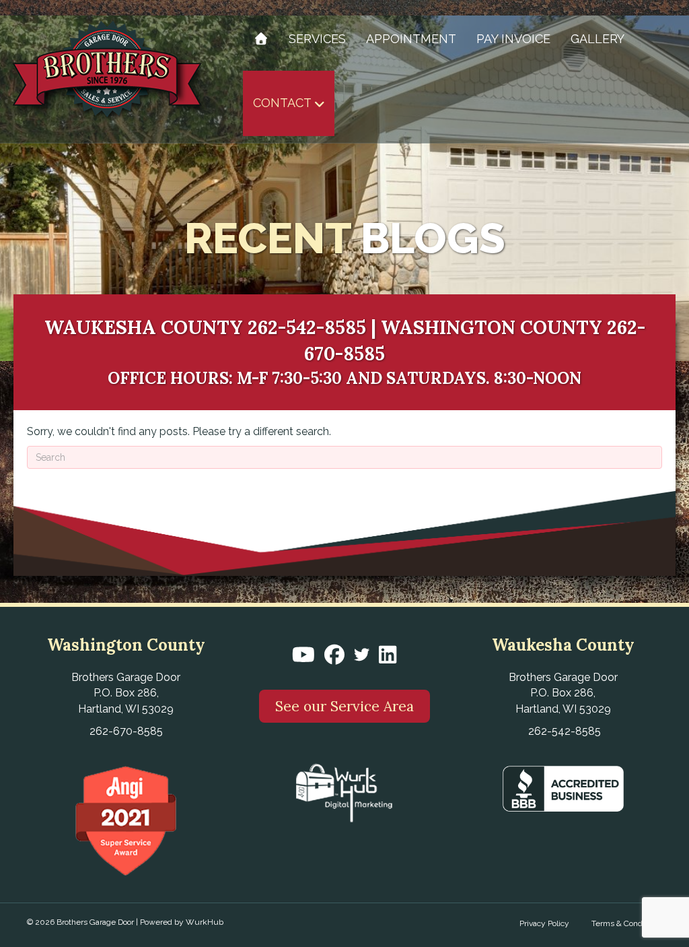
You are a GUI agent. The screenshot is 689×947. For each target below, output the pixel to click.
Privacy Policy (544, 923)
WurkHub (204, 922)
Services (317, 39)
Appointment (411, 39)
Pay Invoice (513, 39)
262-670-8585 (126, 731)
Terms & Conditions (626, 923)
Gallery (597, 39)
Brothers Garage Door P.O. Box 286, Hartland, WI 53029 (125, 693)
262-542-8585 (307, 327)
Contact (282, 103)
